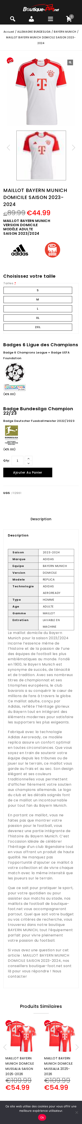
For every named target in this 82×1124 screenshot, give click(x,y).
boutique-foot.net (45, 965)
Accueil (8, 32)
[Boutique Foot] (41, 7)
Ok (42, 1117)
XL (38, 318)
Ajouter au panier (27, 472)
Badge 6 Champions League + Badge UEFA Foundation (36, 355)
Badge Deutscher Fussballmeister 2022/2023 (39, 421)
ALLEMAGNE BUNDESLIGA (34, 32)
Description (41, 519)
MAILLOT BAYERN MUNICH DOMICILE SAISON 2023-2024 (38, 958)
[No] (76, 1112)
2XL (37, 327)
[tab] (41, 519)
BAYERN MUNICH (65, 32)
